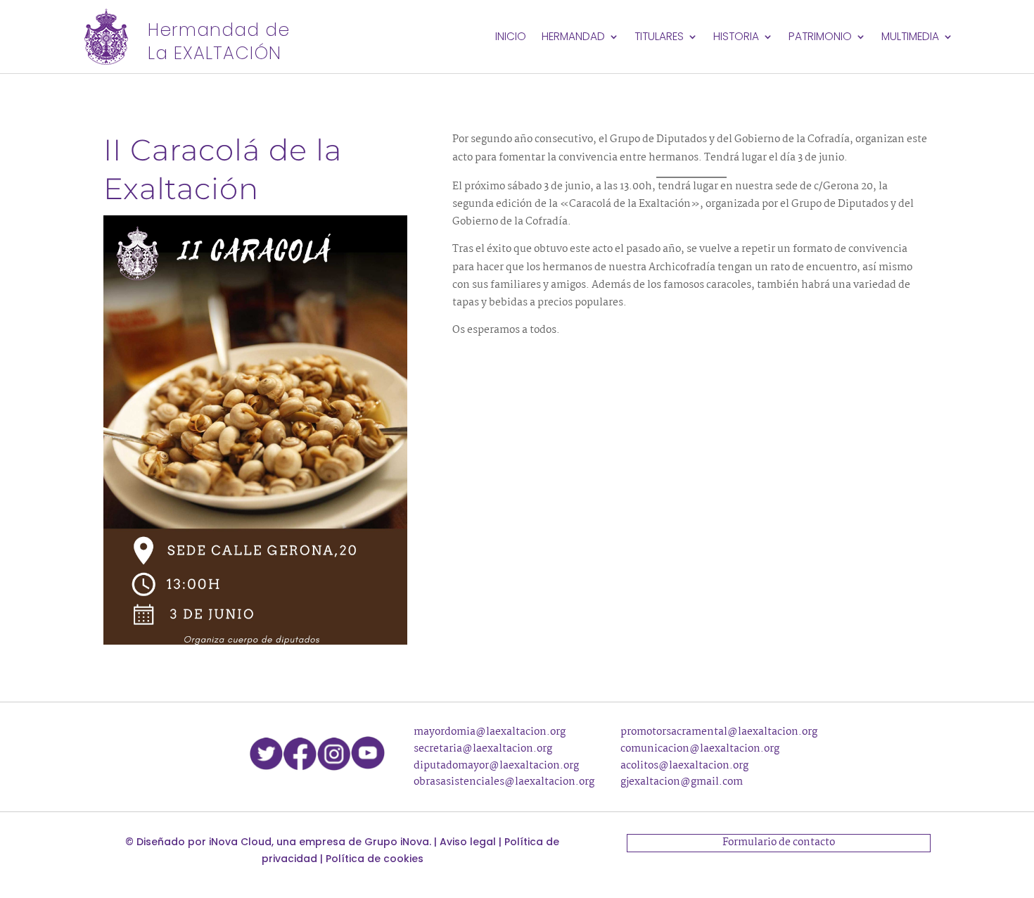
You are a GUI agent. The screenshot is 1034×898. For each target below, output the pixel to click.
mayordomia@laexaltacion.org (490, 731)
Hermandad (573, 38)
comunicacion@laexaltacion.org (699, 748)
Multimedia (910, 38)
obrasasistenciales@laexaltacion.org (504, 781)
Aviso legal (468, 842)
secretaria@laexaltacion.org (483, 748)
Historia (736, 38)
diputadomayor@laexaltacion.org (496, 765)
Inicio (510, 38)
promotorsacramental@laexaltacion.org (718, 731)
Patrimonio (820, 38)
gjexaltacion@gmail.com (681, 781)
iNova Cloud (240, 842)
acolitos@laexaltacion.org (684, 765)
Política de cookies (374, 859)
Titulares (659, 38)
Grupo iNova (396, 842)
